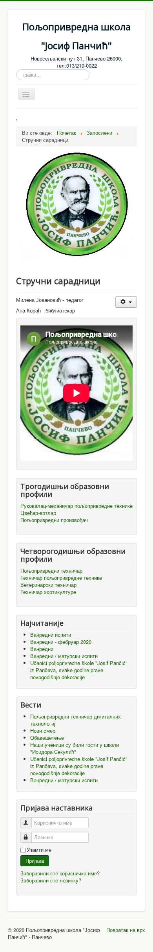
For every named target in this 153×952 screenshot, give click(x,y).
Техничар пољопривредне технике (61, 577)
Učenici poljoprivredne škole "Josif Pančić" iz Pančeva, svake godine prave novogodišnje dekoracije (79, 766)
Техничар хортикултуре (48, 591)
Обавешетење (47, 737)
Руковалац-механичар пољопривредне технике (76, 505)
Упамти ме (39, 849)
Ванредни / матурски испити (64, 780)
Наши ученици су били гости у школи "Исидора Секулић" (74, 748)
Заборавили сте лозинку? (50, 880)
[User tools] (126, 302)
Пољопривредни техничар (51, 570)
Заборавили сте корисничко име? (60, 873)
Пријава (35, 860)
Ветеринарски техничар (48, 584)
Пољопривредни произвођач (54, 520)
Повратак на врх (125, 930)
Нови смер (42, 730)
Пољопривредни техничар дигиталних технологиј (75, 720)
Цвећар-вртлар (38, 512)
